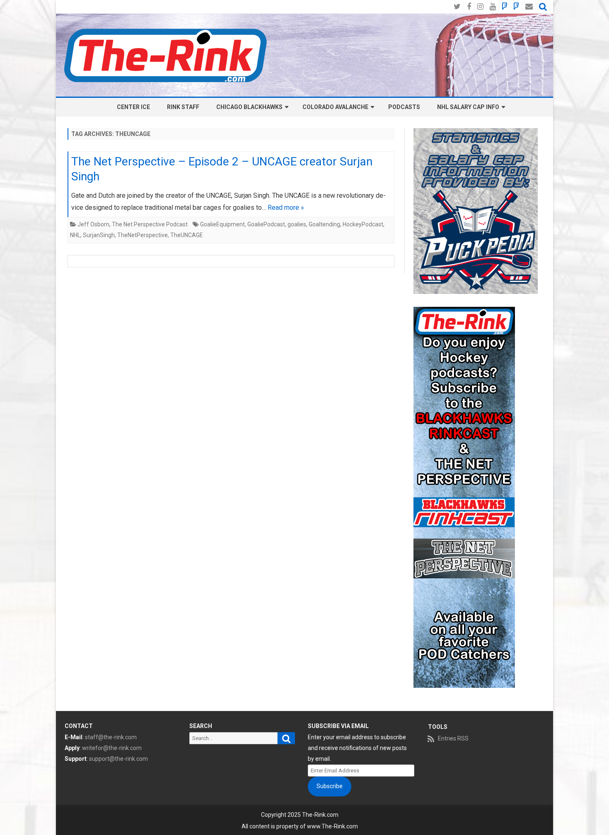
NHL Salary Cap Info (468, 107)
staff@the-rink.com (111, 737)
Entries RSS (453, 738)
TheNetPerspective (142, 235)
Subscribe (330, 786)
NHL (75, 235)
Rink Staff (183, 107)
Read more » (286, 207)
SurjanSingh (99, 235)
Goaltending (324, 224)
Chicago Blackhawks (249, 107)
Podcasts (404, 107)
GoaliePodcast (266, 224)
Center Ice (133, 107)
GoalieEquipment (222, 224)
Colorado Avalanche (335, 107)
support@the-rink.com (118, 758)
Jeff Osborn (93, 224)
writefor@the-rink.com (112, 748)
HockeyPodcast (363, 224)
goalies (297, 224)
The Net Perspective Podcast (150, 224)
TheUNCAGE (186, 235)
